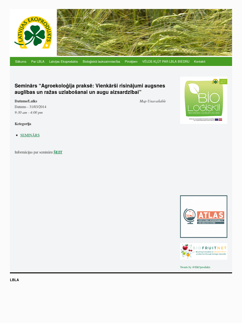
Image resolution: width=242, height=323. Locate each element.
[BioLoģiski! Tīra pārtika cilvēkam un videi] (203, 123)
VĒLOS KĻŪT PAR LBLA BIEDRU (165, 61)
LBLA (14, 279)
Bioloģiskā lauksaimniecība (101, 61)
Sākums (20, 61)
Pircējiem (131, 61)
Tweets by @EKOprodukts (195, 267)
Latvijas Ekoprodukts (63, 61)
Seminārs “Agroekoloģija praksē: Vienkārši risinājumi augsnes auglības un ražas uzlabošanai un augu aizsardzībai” (90, 88)
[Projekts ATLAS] (203, 237)
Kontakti (199, 61)
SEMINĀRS (30, 134)
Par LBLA (37, 61)
